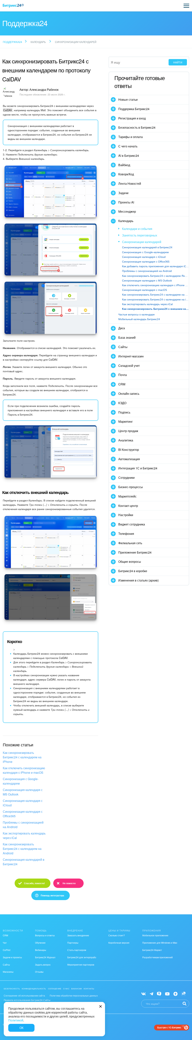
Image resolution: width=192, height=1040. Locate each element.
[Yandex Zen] (175, 993)
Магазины (8, 971)
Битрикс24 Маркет (152, 949)
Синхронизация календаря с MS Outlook (23, 792)
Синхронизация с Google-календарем (20, 781)
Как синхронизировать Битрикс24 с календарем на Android (22, 848)
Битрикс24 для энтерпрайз (81, 957)
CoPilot (6, 949)
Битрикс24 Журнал (45, 957)
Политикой (15, 1020)
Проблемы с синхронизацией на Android (23, 824)
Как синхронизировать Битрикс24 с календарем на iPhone (22, 757)
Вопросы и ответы (45, 935)
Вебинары (40, 949)
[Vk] (143, 993)
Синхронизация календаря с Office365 (23, 813)
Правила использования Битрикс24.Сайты (27, 1000)
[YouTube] (167, 993)
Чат (5, 942)
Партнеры (72, 942)
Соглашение (55, 988)
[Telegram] (151, 993)
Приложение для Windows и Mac (159, 942)
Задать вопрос (43, 964)
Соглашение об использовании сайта (24, 995)
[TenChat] (159, 993)
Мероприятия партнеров (80, 964)
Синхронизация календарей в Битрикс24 (23, 861)
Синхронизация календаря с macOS (144, 289)
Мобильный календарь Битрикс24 (139, 319)
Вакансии (76, 988)
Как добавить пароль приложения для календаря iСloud (155, 266)
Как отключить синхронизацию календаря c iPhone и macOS (24, 770)
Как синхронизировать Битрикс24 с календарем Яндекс (155, 275)
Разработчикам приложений (157, 957)
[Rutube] (183, 993)
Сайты (6, 964)
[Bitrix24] (13, 6)
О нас (66, 988)
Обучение (40, 942)
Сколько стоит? (116, 935)
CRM (5, 935)
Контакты (89, 988)
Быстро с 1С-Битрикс (169, 1027)
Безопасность (12, 988)
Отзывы (39, 971)
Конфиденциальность (34, 988)
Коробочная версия (118, 942)
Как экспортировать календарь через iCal (24, 835)
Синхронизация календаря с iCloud (23, 802)
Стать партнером (76, 949)
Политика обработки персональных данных (74, 995)
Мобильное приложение (155, 935)
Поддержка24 (12, 42)
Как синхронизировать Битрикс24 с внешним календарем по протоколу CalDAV (155, 308)
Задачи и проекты (12, 957)
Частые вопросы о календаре (136, 314)
